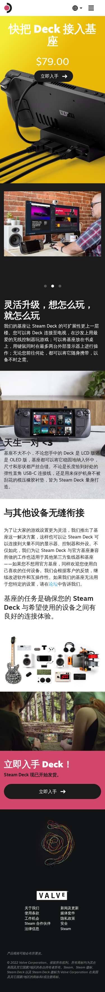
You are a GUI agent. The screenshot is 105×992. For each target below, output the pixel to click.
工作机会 (32, 918)
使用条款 (32, 913)
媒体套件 (67, 913)
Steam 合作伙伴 (38, 923)
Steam (65, 928)
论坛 (53, 584)
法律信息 (32, 928)
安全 (64, 923)
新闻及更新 (69, 908)
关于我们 (32, 908)
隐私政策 (67, 918)
